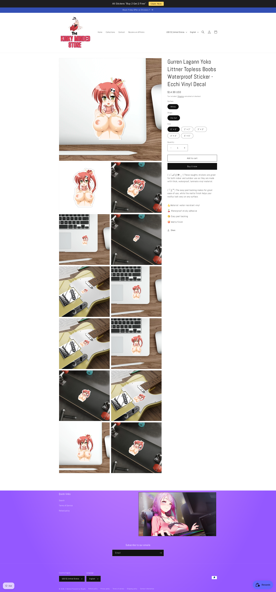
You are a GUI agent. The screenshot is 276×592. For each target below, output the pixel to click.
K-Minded (68, 589)
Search (62, 500)
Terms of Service (66, 505)
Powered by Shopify (79, 589)
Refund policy (64, 510)
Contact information (147, 589)
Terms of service (118, 589)
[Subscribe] (160, 553)
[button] (203, 32)
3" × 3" (201, 129)
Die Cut (173, 118)
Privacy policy (105, 589)
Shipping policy (132, 589)
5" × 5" (187, 135)
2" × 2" (187, 129)
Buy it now (192, 166)
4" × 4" (173, 135)
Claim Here (156, 4)
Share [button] (173, 230)
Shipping (181, 96)
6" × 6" (173, 129)
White (173, 106)
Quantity (170, 142)
